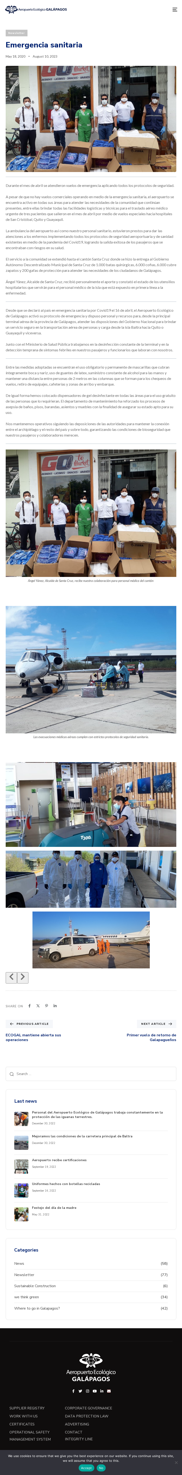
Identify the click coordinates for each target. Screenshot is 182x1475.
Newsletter (16, 32)
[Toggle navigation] (148, 9)
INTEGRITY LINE (79, 1439)
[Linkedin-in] (102, 1391)
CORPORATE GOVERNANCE (88, 1408)
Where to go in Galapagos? (37, 1308)
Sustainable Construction (35, 1286)
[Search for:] (91, 1074)
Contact (73, 1432)
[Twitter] (80, 1391)
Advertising (77, 1424)
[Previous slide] (11, 977)
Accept (86, 1468)
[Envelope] (109, 1391)
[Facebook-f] (73, 1391)
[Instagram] (87, 1391)
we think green (26, 1297)
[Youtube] (94, 1391)
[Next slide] (22, 977)
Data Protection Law (87, 1416)
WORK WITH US (23, 1416)
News (19, 1263)
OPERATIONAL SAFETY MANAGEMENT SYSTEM (30, 1436)
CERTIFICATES (22, 1424)
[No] (176, 1462)
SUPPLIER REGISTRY (27, 1408)
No (101, 1468)
